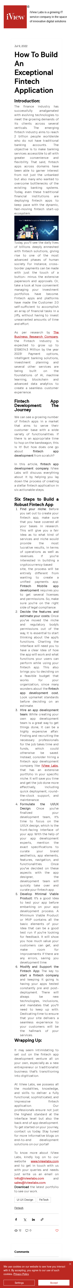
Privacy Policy (21, 1274)
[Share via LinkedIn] (33, 1219)
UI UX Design (25, 1199)
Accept (54, 1282)
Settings (19, 1282)
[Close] (68, 1266)
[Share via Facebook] (16, 1219)
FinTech (44, 1199)
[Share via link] (42, 1219)
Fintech (18, 1208)
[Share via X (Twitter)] (24, 1219)
